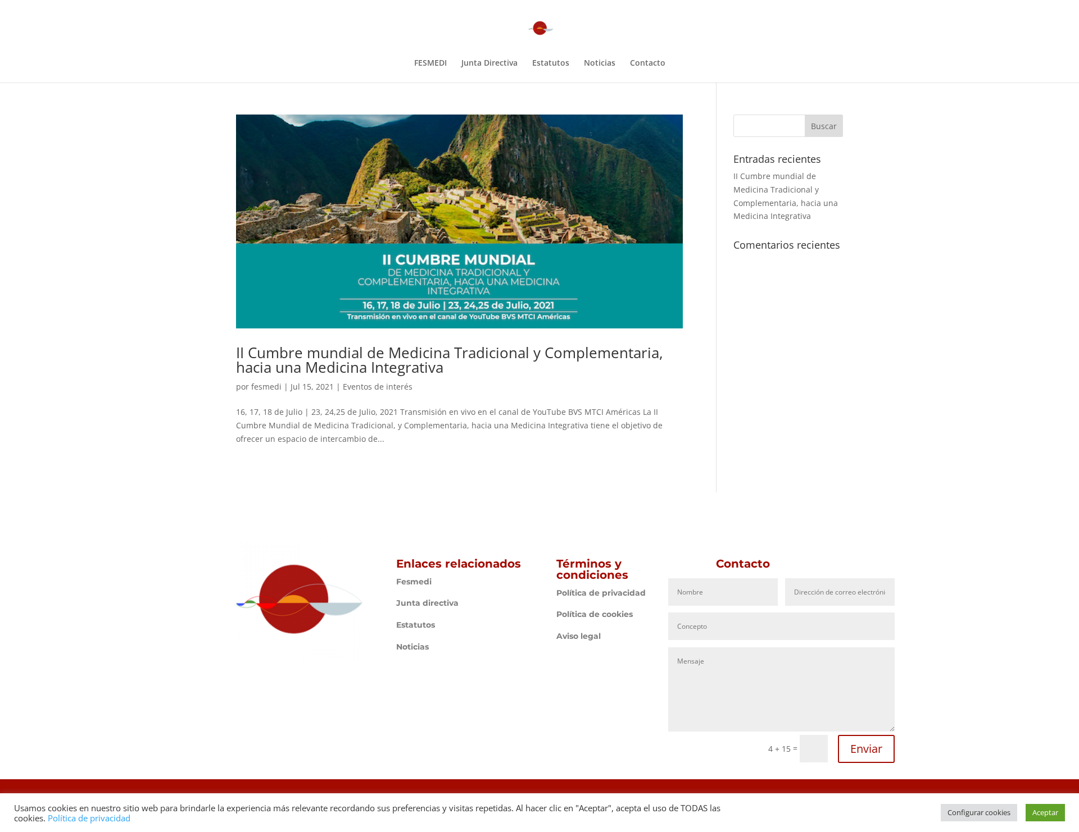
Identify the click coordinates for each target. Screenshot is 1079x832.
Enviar (866, 748)
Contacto (647, 63)
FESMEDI (430, 63)
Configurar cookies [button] (978, 812)
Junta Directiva (489, 63)
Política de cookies (594, 614)
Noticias (599, 63)
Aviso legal (578, 636)
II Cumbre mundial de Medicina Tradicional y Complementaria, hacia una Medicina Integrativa (449, 359)
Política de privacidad (601, 593)
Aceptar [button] (1045, 812)
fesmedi (266, 386)
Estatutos (550, 63)
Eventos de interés (377, 386)
